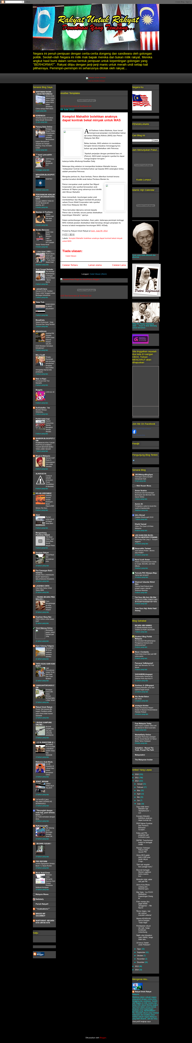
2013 (137, 966)
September (141, 952)
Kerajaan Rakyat (42, 553)
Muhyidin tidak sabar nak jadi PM (144, 880)
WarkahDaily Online (143, 735)
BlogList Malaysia (43, 456)
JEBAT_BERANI (42, 782)
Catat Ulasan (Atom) (98, 274)
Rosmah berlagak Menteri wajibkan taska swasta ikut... (143, 873)
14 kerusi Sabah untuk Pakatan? (143, 944)
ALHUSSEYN (41, 474)
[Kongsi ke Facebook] (71, 234)
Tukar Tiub (40, 302)
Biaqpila (39, 390)
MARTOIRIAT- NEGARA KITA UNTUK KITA (45, 922)
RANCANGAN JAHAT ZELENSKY (50, 306)
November (141, 959)
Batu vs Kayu (41, 379)
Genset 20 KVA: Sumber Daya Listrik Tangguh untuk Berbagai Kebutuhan (45, 293)
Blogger (103, 1038)
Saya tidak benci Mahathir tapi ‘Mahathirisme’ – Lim (143, 810)
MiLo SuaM (40, 355)
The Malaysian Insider (144, 760)
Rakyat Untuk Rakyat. (44, 707)
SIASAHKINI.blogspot (143, 674)
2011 (137, 778)
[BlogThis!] (66, 234)
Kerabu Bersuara (42, 230)
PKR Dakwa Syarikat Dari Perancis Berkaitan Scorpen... (144, 826)
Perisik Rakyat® (42, 904)
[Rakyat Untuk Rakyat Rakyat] (134, 433)
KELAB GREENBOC (44, 493)
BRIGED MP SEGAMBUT (40, 915)
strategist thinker (142, 706)
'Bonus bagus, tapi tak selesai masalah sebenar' (144, 913)
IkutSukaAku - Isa (43, 408)
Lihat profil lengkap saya (141, 1021)
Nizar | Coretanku (142, 652)
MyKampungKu (42, 826)
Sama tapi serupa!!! (142, 575)
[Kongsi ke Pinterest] (73, 234)
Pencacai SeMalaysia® (144, 663)
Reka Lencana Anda (138, 435)
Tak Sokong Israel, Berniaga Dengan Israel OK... (50, 832)
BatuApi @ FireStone (44, 212)
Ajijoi (38, 515)
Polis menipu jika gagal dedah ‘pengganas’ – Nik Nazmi (144, 905)
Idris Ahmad (140, 515)
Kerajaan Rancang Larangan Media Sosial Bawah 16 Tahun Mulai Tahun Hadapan (146, 739)
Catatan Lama (119, 265)
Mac (139, 790)
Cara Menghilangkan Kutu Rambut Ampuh (50, 605)
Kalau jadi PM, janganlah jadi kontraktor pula (143, 835)
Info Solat (138, 699)
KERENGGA (40, 116)
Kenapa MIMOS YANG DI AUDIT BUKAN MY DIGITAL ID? (45, 203)
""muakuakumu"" (43, 909)
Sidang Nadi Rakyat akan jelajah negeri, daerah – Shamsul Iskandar (144, 588)
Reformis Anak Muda (44, 762)
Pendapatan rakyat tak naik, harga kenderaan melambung (143, 929)
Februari (140, 787)
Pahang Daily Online (44, 127)
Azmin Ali (139, 504)
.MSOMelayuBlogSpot (144, 475)
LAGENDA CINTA (42, 586)
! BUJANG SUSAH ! (43, 844)
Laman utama (95, 265)
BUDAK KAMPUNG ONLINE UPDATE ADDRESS (50, 731)
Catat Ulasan (71, 256)
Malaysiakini (140, 755)
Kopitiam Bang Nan (43, 617)
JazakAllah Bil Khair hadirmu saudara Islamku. (50, 652)
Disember (141, 962)
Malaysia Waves (42, 894)
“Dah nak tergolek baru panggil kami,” (144, 866)
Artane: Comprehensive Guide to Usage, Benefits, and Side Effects (145, 564)
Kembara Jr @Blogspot (144, 685)
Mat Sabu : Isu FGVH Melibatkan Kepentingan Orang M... (144, 895)
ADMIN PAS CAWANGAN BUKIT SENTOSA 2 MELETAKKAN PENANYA (45, 577)
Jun (138, 800)
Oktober (140, 956)
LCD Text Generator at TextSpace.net (75, 106)
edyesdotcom (41, 331)
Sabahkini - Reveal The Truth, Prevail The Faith (144, 749)
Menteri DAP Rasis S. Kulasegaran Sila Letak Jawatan (50, 462)
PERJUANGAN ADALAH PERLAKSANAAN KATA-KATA (45, 197)
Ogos (139, 949)
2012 (137, 781)
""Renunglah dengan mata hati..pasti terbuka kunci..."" (45, 813)
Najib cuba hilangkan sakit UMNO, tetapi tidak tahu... (144, 937)
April (139, 794)
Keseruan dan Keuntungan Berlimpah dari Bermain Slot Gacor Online (145, 495)
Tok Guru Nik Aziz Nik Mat (145, 597)
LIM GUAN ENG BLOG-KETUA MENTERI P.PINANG (146, 536)
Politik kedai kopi (43, 419)
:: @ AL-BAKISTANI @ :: (45, 742)
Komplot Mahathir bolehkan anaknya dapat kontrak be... (144, 818)
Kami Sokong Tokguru (45, 646)
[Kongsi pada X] (68, 234)
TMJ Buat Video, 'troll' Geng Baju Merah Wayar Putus (50, 541)
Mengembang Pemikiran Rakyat (43, 534)
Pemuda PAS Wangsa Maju (146, 573)
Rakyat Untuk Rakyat (143, 992)
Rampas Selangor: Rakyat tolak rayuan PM (143, 850)
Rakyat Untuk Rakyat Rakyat (141, 428)
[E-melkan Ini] (63, 234)
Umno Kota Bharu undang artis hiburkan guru (143, 887)
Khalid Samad (140, 524)
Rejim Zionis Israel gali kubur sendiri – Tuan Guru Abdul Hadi (50, 258)
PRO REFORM (41, 861)
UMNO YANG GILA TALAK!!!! (50, 786)
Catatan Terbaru (70, 265)
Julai (139, 804)
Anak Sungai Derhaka (44, 269)
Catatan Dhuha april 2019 (144, 517)
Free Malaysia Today (143, 724)
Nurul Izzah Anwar (142, 560)
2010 (137, 774)
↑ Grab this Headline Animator (96, 81)
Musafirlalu (40, 320)
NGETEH (49, 179)
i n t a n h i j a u (42, 799)
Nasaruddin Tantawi (143, 548)
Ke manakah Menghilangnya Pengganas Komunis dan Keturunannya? (145, 643)
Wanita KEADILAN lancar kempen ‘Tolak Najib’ (143, 921)
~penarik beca (41, 289)
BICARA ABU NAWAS (143, 625)
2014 (137, 970)
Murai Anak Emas (43, 873)
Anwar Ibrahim (141, 491)
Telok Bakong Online (44, 628)
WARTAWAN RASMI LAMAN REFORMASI (44, 93)
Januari (140, 784)
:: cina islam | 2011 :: (44, 252)
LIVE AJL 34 (50, 392)
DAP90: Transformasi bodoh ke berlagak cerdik (144, 842)
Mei (138, 797)
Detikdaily (40, 899)
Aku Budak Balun (142, 697)
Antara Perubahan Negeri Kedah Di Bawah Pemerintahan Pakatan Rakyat (146, 710)
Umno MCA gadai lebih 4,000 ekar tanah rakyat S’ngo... (143, 858)
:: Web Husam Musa (143, 486)
